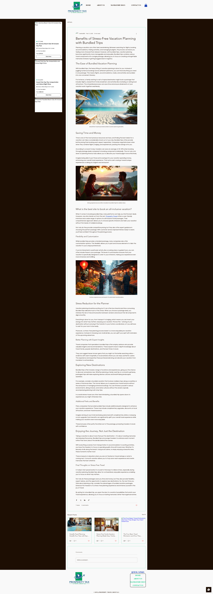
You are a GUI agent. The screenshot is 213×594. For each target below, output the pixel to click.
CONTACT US (138, 585)
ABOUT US (138, 578)
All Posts (69, 22)
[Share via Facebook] (76, 500)
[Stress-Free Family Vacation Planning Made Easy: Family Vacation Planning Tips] (107, 524)
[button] (119, 5)
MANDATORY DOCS (138, 582)
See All (144, 514)
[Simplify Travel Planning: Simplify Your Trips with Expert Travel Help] (79, 524)
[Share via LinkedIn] (84, 500)
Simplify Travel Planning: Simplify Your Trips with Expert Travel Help (79, 535)
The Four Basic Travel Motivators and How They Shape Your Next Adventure (132, 535)
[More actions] (136, 34)
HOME (138, 575)
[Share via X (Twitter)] (80, 500)
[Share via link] (89, 500)
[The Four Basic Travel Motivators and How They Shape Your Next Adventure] (133, 524)
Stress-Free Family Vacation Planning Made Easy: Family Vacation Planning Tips (106, 535)
